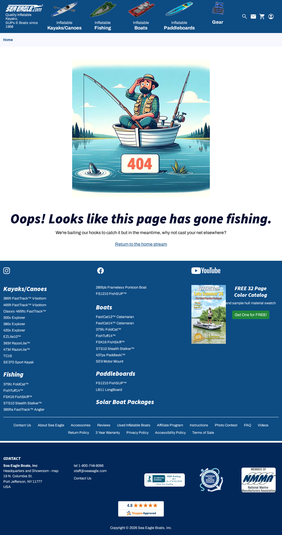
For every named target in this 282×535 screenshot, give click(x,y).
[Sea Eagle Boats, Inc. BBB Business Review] (164, 480)
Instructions (199, 425)
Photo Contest (226, 425)
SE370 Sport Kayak (18, 362)
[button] (64, 16)
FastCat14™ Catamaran (115, 323)
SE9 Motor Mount (109, 361)
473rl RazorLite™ (16, 350)
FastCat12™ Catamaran (115, 317)
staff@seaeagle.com (90, 471)
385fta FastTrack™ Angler (23, 409)
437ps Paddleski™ (110, 355)
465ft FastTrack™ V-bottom (24, 305)
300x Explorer (14, 318)
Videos (263, 425)
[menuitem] (64, 16)
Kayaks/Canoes (25, 289)
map (54, 471)
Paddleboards (115, 373)
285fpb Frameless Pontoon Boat (121, 287)
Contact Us (22, 425)
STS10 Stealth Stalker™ (22, 403)
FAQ (247, 425)
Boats (104, 307)
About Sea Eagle (51, 425)
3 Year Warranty (108, 433)
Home (8, 39)
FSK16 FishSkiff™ (17, 397)
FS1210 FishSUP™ (111, 294)
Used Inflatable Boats (133, 425)
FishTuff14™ (13, 391)
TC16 (7, 356)
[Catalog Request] (208, 314)
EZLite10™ (12, 337)
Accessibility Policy (170, 433)
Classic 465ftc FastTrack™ (24, 311)
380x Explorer (14, 324)
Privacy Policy (137, 433)
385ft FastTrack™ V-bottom (24, 298)
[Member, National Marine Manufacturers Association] (258, 480)
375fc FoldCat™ (16, 384)
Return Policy (78, 433)
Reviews (103, 425)
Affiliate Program (170, 425)
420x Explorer (14, 330)
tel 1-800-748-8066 (89, 466)
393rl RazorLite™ (16, 343)
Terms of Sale (203, 433)
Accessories (81, 425)
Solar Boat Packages (125, 402)
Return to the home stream (141, 244)
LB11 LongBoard (109, 390)
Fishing (13, 374)
